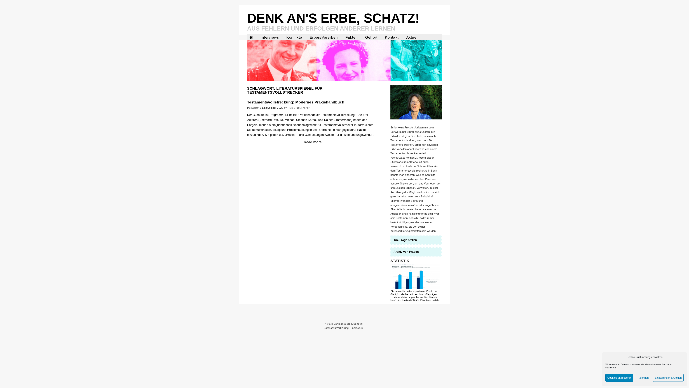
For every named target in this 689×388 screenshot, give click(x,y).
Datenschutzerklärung (336, 328)
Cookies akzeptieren (619, 377)
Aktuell (412, 37)
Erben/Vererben (324, 37)
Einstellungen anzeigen (668, 377)
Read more (313, 142)
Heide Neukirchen (298, 107)
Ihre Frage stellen (405, 240)
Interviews (270, 37)
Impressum (357, 328)
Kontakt (392, 37)
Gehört (371, 37)
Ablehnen (643, 377)
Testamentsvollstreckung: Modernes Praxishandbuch (295, 102)
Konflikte (294, 37)
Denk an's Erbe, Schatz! (333, 18)
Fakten (351, 37)
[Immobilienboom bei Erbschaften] (415, 276)
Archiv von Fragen (406, 251)
